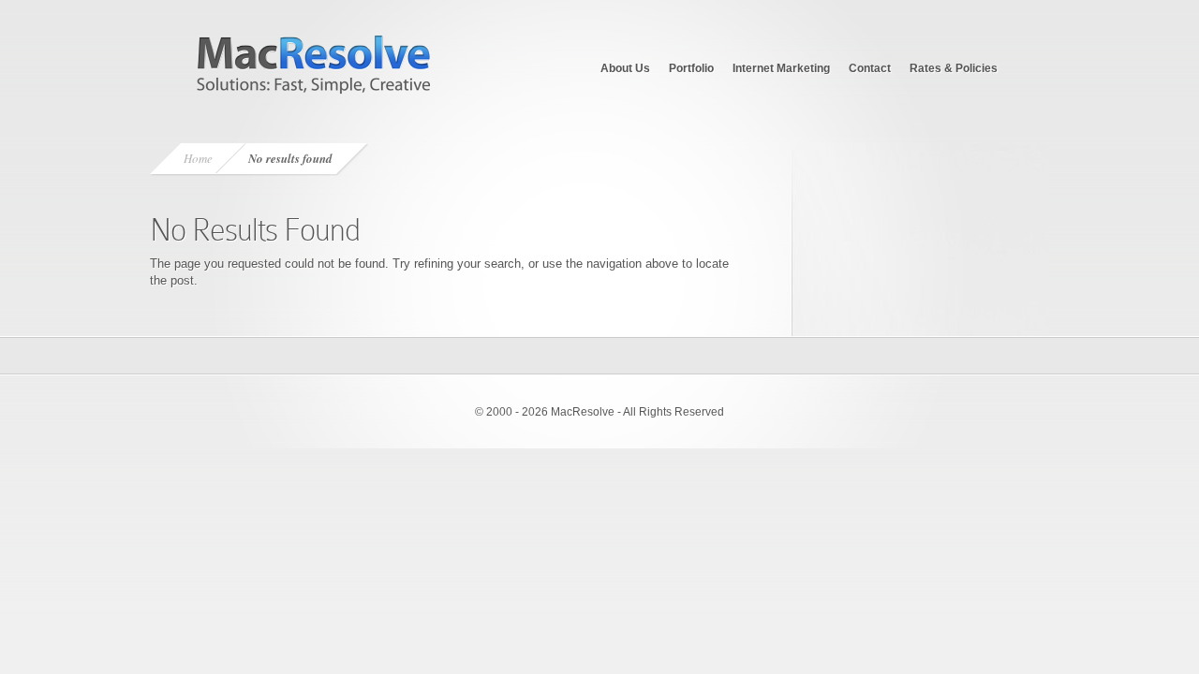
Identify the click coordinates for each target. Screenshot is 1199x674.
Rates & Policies (954, 68)
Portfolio (691, 68)
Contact (870, 68)
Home (198, 158)
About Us (625, 68)
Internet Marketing (781, 68)
